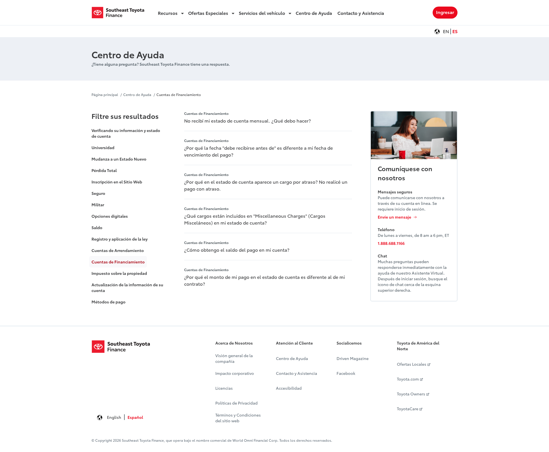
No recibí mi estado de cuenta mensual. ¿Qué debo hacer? (247, 120)
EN (446, 31)
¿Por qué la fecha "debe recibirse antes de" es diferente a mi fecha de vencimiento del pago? (258, 151)
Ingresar (445, 12)
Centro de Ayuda (137, 94)
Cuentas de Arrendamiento (118, 250)
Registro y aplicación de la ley (120, 239)
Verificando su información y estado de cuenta (126, 133)
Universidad (103, 147)
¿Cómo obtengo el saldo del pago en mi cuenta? (236, 249)
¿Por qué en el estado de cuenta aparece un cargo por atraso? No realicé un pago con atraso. (265, 185)
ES (455, 31)
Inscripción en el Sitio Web (117, 182)
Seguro (98, 193)
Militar (98, 204)
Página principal (105, 94)
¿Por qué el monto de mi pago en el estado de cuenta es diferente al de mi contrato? (264, 280)
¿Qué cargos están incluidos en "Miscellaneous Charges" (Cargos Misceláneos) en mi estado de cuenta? (254, 219)
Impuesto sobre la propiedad (119, 273)
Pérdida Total (104, 170)
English (114, 417)
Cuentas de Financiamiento (178, 94)
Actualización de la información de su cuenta (127, 287)
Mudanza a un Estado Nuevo (119, 159)
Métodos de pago (109, 302)
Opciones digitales (110, 216)
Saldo (97, 227)
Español (135, 417)
